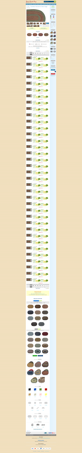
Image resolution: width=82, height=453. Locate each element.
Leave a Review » (44, 444)
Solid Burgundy (45, 336)
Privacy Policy (38, 451)
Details (35, 41)
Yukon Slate (45, 342)
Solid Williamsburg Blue (30, 336)
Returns (38, 4)
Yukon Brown (38, 342)
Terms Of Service (35, 451)
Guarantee (44, 41)
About (47, 4)
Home (27, 4)
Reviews (50, 4)
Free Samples (30, 4)
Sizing (37, 41)
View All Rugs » (40, 355)
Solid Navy (38, 336)
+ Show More (38, 37)
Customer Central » (41, 440)
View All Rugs (53, 4)
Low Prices (44, 4)
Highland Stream (37, 348)
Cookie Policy (42, 451)
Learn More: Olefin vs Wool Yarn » (38, 429)
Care (39, 41)
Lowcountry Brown (30, 348)
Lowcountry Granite (30, 342)
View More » (35, 355)
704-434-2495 (52, 67)
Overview (31, 41)
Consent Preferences (47, 451)
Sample (33, 41)
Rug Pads (41, 4)
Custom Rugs (34, 4)
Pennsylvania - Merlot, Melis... (45, 348)
